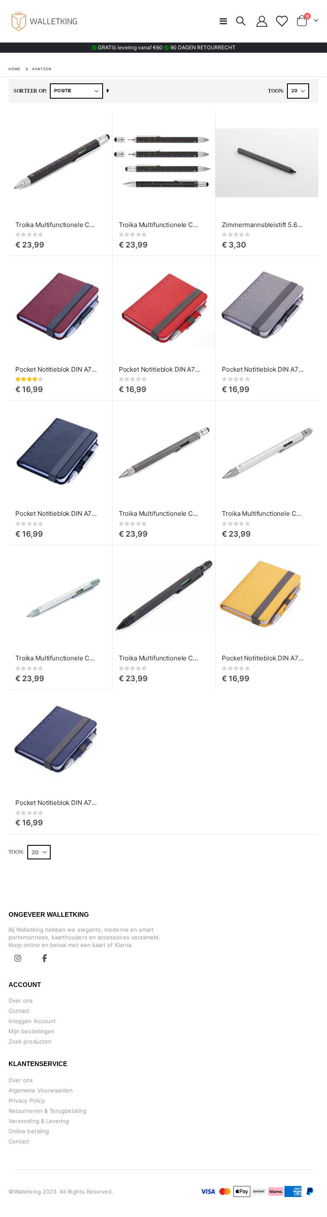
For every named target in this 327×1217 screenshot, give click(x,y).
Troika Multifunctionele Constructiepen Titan (160, 513)
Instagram (17, 958)
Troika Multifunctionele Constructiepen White (263, 513)
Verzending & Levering (39, 1120)
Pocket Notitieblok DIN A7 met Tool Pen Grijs (263, 369)
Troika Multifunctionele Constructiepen (160, 225)
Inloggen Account (32, 1021)
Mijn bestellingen (31, 1031)
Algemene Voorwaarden (41, 1090)
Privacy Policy (27, 1100)
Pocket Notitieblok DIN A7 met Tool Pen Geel (263, 658)
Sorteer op (29, 91)
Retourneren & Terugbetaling (47, 1110)
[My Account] (262, 21)
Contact (19, 1010)
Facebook (44, 958)
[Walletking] (45, 21)
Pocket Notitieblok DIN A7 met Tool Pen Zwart (56, 513)
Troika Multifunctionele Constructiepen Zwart (56, 225)
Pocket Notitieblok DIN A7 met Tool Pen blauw (56, 803)
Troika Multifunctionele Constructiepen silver (56, 658)
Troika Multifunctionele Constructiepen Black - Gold (160, 658)
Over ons (21, 1000)
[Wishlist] (281, 21)
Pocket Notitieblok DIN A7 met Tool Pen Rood (160, 369)
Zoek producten (30, 1041)
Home (14, 69)
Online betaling (29, 1131)
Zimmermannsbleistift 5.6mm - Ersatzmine (263, 225)
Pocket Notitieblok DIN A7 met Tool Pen (56, 369)
